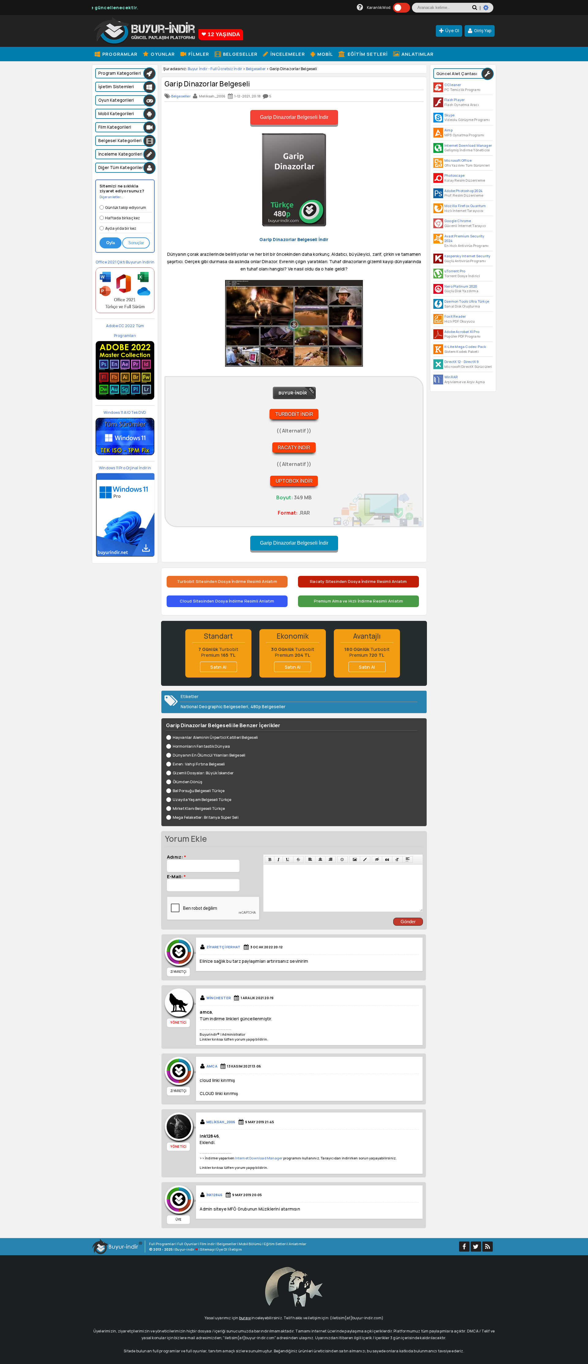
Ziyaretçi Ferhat (223, 947)
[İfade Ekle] (342, 859)
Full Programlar (162, 1243)
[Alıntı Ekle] (387, 859)
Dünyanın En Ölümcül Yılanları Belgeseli (209, 755)
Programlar (119, 54)
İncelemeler (287, 54)
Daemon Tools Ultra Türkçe (466, 301)
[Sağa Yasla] (330, 859)
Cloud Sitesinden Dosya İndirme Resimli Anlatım (227, 601)
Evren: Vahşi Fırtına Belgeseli (199, 764)
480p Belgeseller (268, 706)
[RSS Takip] (487, 1246)
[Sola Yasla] (310, 859)
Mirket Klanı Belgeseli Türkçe (199, 808)
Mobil (324, 54)
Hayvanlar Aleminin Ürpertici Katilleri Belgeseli (215, 737)
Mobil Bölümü (250, 1243)
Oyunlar (162, 54)
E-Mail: (176, 876)
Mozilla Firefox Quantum (465, 205)
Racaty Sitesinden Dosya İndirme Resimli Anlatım (358, 581)
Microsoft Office (458, 160)
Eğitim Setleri (367, 54)
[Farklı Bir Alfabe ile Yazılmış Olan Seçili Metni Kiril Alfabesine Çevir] (397, 859)
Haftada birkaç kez (122, 218)
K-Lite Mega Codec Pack (465, 346)
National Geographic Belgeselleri (214, 706)
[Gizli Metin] (377, 859)
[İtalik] (278, 859)
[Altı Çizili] (288, 859)
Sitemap (207, 1249)
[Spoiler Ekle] (407, 859)
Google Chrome (457, 220)
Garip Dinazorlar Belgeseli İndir (294, 117)
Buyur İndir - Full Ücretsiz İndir (215, 68)
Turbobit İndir (294, 414)
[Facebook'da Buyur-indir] (464, 1246)
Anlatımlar (417, 54)
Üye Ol (452, 30)
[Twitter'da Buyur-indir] (476, 1246)
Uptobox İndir (294, 481)
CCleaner (452, 84)
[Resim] (354, 859)
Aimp (448, 130)
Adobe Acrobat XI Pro (461, 331)
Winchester (218, 998)
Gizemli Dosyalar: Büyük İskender (203, 773)
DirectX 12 (452, 361)
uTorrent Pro (454, 271)
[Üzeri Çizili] (298, 859)
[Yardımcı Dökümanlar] (360, 7)
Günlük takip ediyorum (125, 207)
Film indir (207, 1243)
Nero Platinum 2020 (460, 286)
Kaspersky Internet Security (467, 256)
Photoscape (454, 175)
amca (211, 1066)
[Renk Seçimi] (365, 859)
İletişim (235, 1249)
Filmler (198, 54)
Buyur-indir (184, 1249)
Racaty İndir (294, 447)
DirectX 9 (471, 361)
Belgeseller (240, 54)
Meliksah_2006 (221, 1122)
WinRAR (451, 377)
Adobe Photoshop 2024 (463, 190)
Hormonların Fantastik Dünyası (201, 746)
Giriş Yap (483, 30)
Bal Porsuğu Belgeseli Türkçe (198, 790)
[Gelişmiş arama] (488, 10)
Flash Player (454, 99)
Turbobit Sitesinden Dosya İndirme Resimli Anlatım (227, 581)
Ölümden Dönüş (187, 781)
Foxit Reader (455, 316)
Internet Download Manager (468, 145)
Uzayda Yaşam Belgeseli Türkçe (202, 799)
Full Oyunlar (187, 1243)
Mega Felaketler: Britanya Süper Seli (206, 817)
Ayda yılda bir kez (121, 228)
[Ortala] (320, 859)
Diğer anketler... (111, 197)
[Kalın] (269, 859)
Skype (449, 115)
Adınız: (176, 857)
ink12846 (214, 1194)
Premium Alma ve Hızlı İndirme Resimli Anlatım (358, 601)
